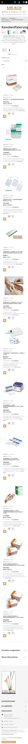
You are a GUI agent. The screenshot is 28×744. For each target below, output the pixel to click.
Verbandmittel (5, 19)
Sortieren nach (5, 57)
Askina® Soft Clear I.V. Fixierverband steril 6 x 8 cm (11, 149)
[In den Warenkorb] (4, 116)
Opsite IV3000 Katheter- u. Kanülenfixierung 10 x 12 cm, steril (14, 564)
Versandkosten (15, 105)
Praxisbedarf (12, 18)
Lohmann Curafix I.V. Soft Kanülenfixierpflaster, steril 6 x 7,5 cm (13, 512)
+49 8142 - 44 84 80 (8, 721)
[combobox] (13, 61)
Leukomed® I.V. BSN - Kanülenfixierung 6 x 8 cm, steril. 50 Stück (13, 406)
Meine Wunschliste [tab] (10, 657)
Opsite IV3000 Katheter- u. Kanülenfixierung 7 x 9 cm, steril (13, 616)
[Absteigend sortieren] (25, 61)
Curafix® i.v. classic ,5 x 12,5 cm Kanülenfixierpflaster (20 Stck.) (13, 252)
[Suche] (15, 2)
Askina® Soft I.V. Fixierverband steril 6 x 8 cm (12, 200)
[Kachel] (9, 50)
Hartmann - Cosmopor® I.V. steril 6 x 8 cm (14, 353)
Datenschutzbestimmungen (8, 734)
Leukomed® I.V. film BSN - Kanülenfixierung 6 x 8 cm (11, 459)
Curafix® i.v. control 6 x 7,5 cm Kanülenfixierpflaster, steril (12, 303)
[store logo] (14, 10)
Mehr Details (22, 110)
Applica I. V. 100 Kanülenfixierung (13, 99)
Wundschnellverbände (17, 19)
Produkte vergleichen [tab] (11, 650)
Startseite (4, 18)
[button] (9, 113)
